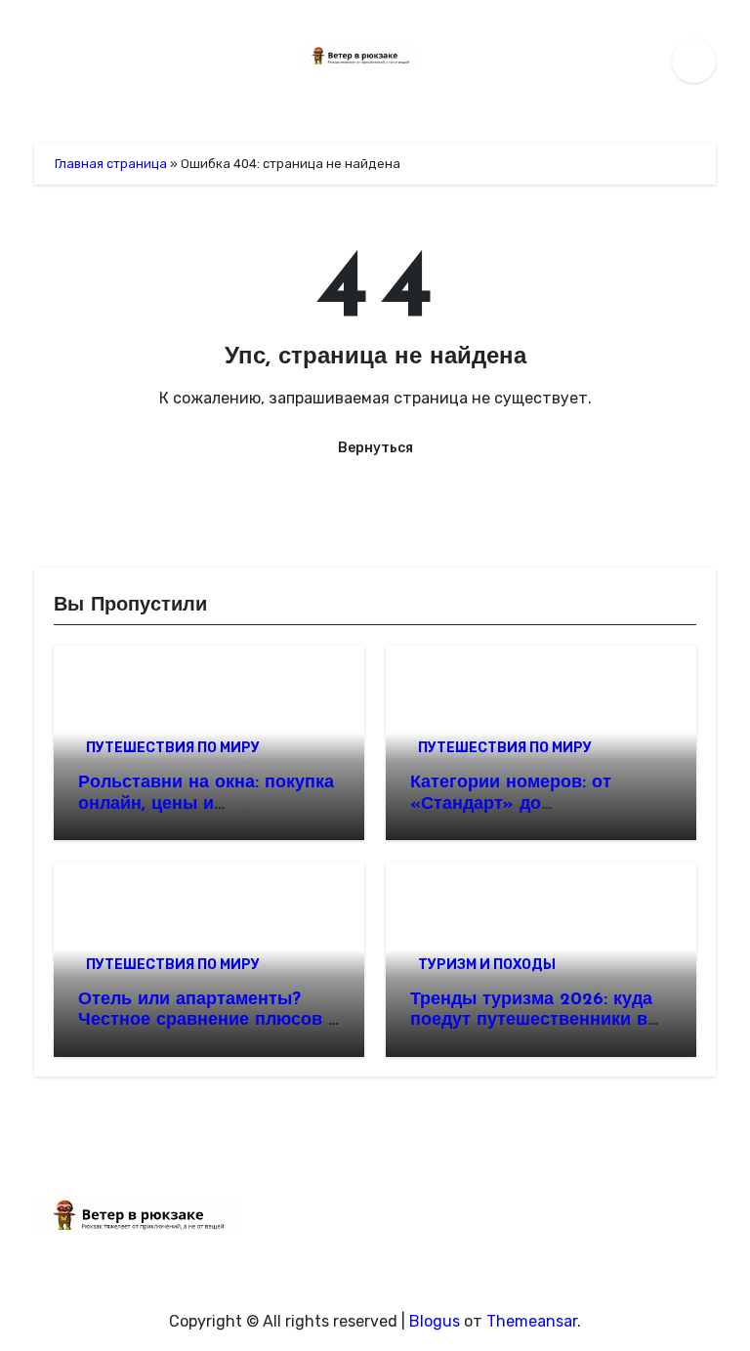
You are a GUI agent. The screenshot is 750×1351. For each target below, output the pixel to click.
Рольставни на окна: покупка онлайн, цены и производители (206, 804)
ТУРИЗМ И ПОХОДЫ (487, 964)
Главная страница (111, 163)
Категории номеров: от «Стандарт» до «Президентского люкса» (521, 804)
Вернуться (375, 448)
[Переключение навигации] (40, 60)
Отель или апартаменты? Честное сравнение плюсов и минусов (208, 1021)
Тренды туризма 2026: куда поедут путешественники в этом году (531, 1021)
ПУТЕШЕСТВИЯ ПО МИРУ (173, 747)
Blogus (434, 1321)
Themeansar (531, 1321)
